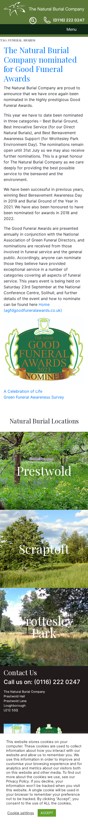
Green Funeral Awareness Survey (34, 397)
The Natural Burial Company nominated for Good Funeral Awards (40, 64)
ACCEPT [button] (47, 813)
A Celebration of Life (23, 391)
